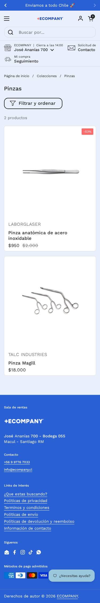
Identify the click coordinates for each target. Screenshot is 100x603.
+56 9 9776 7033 (17, 462)
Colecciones (47, 76)
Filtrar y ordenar (37, 103)
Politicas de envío (21, 514)
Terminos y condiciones (26, 507)
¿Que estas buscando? (25, 494)
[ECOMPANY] (50, 18)
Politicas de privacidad (25, 500)
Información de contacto (27, 528)
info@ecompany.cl (18, 469)
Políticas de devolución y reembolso (39, 521)
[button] (33, 48)
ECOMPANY (67, 596)
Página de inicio (16, 76)
